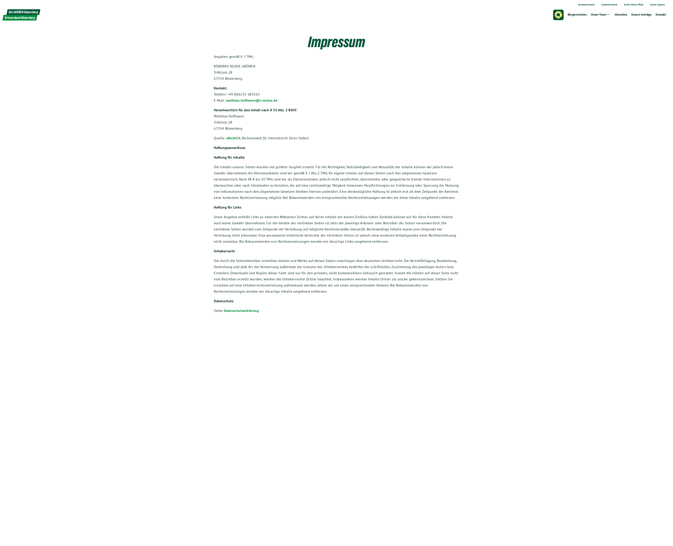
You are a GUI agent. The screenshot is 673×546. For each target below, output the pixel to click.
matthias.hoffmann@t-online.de (251, 100)
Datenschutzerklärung (241, 310)
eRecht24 (233, 138)
